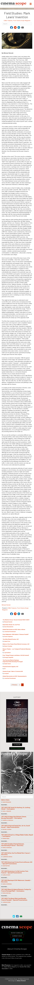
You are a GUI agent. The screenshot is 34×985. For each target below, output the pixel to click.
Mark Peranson (7, 802)
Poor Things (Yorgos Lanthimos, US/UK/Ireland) (16, 655)
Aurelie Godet (6, 874)
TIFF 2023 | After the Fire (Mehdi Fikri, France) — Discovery (16, 853)
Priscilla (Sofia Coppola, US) (10, 666)
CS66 (5, 20)
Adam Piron (7, 641)
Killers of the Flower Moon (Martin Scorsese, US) (16, 644)
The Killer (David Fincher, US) (11, 639)
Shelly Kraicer (7, 811)
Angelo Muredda (7, 847)
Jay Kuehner (7, 652)
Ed (4, 668)
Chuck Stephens (8, 636)
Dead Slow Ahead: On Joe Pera (11, 624)
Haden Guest (7, 663)
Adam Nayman (6, 865)
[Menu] (30, 4)
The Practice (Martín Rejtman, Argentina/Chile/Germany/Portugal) (13, 660)
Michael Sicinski (6, 605)
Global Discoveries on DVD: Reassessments (15, 676)
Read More (4, 804)
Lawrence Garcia (7, 856)
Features (9, 20)
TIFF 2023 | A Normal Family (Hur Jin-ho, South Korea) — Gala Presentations (15, 826)
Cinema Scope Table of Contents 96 (13, 671)
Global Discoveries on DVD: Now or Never (14, 629)
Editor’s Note (5, 800)
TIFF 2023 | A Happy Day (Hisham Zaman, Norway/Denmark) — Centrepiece (13, 817)
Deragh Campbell (8, 657)
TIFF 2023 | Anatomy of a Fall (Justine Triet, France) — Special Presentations (14, 871)
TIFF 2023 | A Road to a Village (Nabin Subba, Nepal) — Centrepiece (17, 835)
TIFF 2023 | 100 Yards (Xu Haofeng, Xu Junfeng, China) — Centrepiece (15, 808)
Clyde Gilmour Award (9, 966)
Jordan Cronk (6, 902)
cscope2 (6, 673)
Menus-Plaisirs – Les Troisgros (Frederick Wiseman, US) (17, 649)
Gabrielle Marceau (8, 820)
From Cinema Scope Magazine (21, 20)
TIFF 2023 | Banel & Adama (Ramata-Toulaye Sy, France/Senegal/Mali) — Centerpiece (16, 890)
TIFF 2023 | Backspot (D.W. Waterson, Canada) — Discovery (16, 881)
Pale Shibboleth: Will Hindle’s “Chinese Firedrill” (16, 634)
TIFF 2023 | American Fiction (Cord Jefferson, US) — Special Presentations (16, 862)
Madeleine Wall (7, 893)
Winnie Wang (6, 838)
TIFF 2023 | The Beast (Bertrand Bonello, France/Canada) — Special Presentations (14, 899)
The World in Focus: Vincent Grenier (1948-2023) (16, 619)
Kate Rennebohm (8, 626)
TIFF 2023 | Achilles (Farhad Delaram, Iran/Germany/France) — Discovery (12, 844)
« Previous (14, 684)
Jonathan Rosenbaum (10, 631)
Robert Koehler (8, 646)
